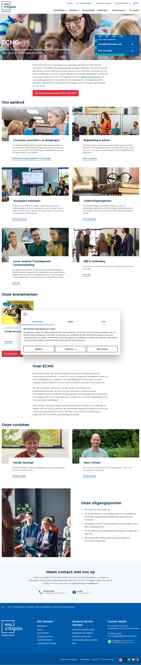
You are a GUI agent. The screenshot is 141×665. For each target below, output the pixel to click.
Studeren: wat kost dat (81, 636)
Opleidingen (59, 10)
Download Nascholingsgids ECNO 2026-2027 (55, 93)
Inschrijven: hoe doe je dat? (83, 629)
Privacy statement (107, 659)
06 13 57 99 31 (127, 641)
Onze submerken (121, 3)
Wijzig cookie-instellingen (69, 659)
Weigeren (39, 349)
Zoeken (135, 10)
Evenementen (88, 10)
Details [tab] (70, 322)
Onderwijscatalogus (45, 636)
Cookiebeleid (84, 659)
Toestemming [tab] (37, 322)
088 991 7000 (116, 633)
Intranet (70, 3)
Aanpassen (69, 349)
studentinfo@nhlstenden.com (125, 636)
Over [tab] (103, 322)
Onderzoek (102, 10)
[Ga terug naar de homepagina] (3, 607)
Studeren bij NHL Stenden (82, 633)
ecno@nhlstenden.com (110, 44)
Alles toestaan (102, 349)
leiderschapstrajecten (90, 77)
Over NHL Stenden (83, 3)
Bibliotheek (41, 626)
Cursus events (10, 354)
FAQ (74, 643)
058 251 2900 (105, 51)
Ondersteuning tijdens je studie (84, 640)
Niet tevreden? (43, 633)
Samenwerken (118, 10)
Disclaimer (95, 659)
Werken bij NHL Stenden (47, 643)
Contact (40, 629)
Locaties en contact (103, 3)
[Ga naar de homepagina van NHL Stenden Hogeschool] (9, 6)
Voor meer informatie (107, 39)
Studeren (73, 10)
